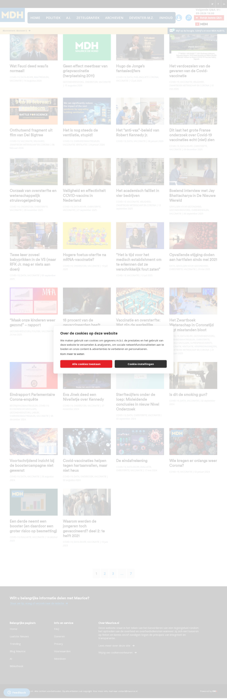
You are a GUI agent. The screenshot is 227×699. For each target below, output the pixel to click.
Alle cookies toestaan (86, 364)
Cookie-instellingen (141, 364)
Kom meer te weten (72, 353)
